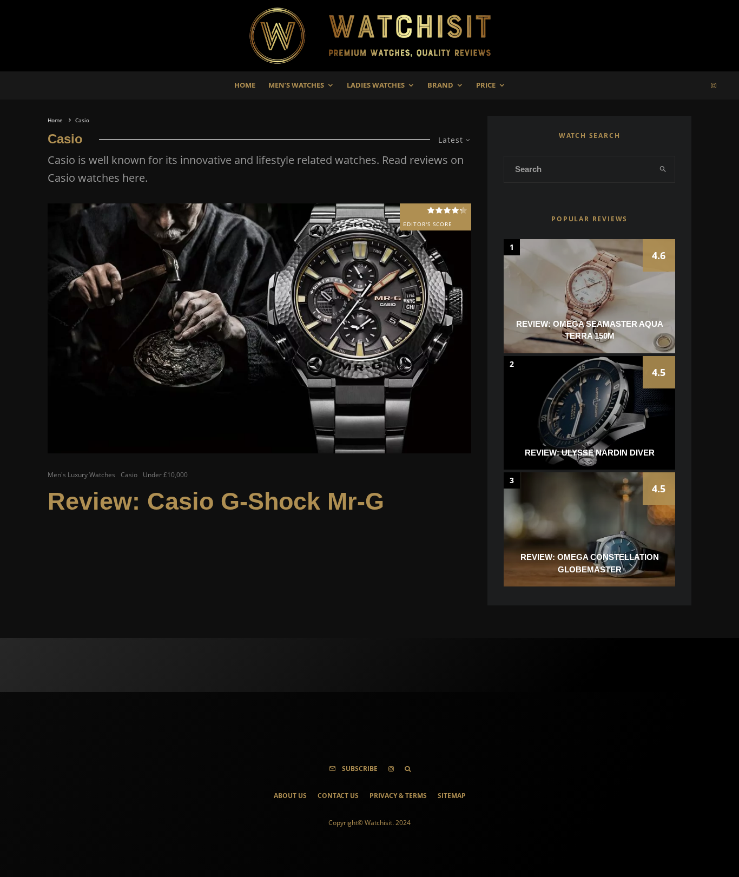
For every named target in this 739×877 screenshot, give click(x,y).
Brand (440, 85)
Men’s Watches (296, 85)
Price (486, 85)
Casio (129, 474)
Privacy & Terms (398, 795)
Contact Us (338, 795)
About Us (290, 795)
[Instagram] (713, 85)
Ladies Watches (376, 85)
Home (244, 85)
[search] (663, 169)
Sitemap (452, 795)
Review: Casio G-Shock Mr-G (216, 501)
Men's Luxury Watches (81, 474)
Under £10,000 (165, 474)
